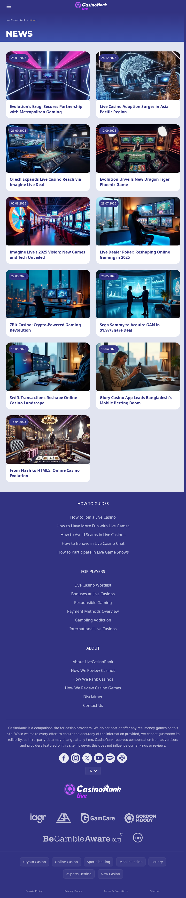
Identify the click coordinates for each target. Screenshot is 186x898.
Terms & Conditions (116, 891)
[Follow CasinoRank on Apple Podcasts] (122, 758)
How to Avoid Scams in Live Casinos (93, 534)
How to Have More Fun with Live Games (93, 526)
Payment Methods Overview (93, 611)
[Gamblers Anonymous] (63, 818)
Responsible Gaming (93, 602)
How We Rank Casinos (93, 679)
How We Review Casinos (93, 670)
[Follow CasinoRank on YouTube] (99, 758)
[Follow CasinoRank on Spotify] (110, 758)
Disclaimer (93, 696)
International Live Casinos (93, 628)
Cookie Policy (34, 891)
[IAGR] (38, 818)
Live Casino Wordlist (93, 585)
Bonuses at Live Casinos (93, 593)
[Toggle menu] (9, 6)
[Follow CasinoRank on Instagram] (75, 758)
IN (91, 770)
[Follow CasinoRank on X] (87, 758)
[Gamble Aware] (83, 837)
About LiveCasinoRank (93, 661)
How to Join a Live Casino (93, 517)
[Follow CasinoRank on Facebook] (64, 758)
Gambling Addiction (93, 620)
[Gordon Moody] (140, 818)
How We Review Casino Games (93, 688)
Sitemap (155, 891)
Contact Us (93, 705)
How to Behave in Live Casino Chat (93, 543)
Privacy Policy (73, 891)
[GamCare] (98, 818)
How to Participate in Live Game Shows (93, 552)
